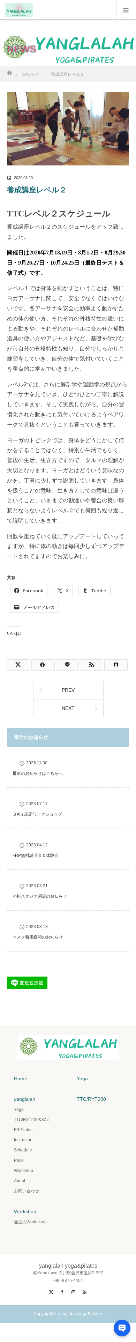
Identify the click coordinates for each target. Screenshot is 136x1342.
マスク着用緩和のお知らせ (38, 937)
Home (20, 1078)
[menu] (126, 10)
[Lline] (67, 664)
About (19, 1180)
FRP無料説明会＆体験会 (36, 855)
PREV (68, 690)
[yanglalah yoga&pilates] (68, 1053)
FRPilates (23, 1129)
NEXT (68, 708)
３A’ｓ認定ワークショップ (37, 814)
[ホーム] (9, 70)
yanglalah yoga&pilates (80, 1313)
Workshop (23, 1170)
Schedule (23, 1150)
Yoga (82, 1078)
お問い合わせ (26, 1190)
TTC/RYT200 (91, 1099)
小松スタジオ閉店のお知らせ (40, 896)
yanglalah (24, 1099)
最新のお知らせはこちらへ (38, 773)
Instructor (22, 1139)
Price (19, 1160)
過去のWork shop (30, 1221)
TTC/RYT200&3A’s (32, 1119)
